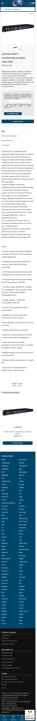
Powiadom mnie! (13, 114)
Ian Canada (22, 524)
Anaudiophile (6, 463)
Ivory (3, 534)
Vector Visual (23, 611)
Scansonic (5, 580)
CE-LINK (21, 484)
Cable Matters (6, 481)
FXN (3, 515)
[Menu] (5, 3)
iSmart (21, 531)
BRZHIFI (21, 475)
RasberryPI (5, 574)
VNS (3, 620)
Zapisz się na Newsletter (9, 641)
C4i (20, 478)
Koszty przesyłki (7, 665)
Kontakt (4, 684)
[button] (32, 3)
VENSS (21, 614)
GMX (3, 521)
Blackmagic (22, 472)
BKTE (3, 472)
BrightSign (5, 475)
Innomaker (22, 528)
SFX (20, 583)
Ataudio (21, 463)
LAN (20, 537)
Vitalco (4, 617)
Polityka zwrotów (7, 655)
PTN (20, 568)
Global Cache (23, 518)
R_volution (22, 577)
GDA (20, 515)
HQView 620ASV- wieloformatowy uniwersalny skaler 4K (17, 433)
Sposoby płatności (7, 662)
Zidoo (21, 623)
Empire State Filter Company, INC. (9, 503)
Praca (3, 688)
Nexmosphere (6, 558)
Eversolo (21, 506)
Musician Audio (24, 549)
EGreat (21, 500)
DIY (20, 494)
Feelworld (5, 512)
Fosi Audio (22, 512)
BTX (3, 478)
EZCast (21, 509)
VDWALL (4, 611)
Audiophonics (23, 466)
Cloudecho (5, 487)
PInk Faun (5, 568)
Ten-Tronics (22, 599)
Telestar (21, 596)
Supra (21, 592)
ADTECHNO (23, 459)
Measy (4, 546)
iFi (2, 528)
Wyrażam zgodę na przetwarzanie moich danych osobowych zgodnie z (17, 106)
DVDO (21, 497)
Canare (4, 484)
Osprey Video (23, 562)
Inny (3, 531)
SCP (20, 580)
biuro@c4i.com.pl (11, 699)
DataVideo (5, 494)
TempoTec (5, 599)
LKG (20, 540)
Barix (20, 469)
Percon (4, 565)
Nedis (21, 552)
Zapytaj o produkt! (18, 121)
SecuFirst (5, 583)
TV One (21, 605)
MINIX (4, 549)
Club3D (21, 487)
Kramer (4, 537)
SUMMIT (21, 589)
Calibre (20, 383)
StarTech (4, 589)
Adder (3, 459)
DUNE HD (5, 497)
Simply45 (4, 586)
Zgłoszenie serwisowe (9, 676)
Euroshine (5, 506)
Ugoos (4, 608)
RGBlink (4, 577)
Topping (4, 602)
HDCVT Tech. (23, 521)
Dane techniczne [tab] (7, 140)
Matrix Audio (23, 543)
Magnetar (5, 543)
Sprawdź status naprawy (10, 679)
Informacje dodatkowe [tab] (9, 136)
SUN (3, 592)
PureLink (4, 571)
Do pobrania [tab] (6, 145)
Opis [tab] (3, 131)
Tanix (3, 596)
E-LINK (4, 500)
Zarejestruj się (6, 635)
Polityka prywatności (8, 659)
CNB (3, 490)
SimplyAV (22, 586)
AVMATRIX (5, 469)
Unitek (21, 608)
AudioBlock (5, 466)
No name (4, 562)
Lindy (3, 540)
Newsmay (22, 555)
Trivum (4, 605)
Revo (20, 574)
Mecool (21, 546)
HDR (3, 524)
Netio (3, 555)
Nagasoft (5, 552)
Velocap (4, 614)
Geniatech (5, 518)
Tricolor (21, 602)
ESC (20, 503)
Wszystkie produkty (8, 644)
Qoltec (21, 571)
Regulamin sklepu (7, 653)
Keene (21, 534)
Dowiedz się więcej (18, 443)
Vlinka (21, 617)
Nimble (21, 558)
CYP (20, 490)
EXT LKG (4, 509)
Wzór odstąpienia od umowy (11, 668)
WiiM (20, 620)
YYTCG (4, 623)
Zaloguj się (5, 638)
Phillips (21, 565)
